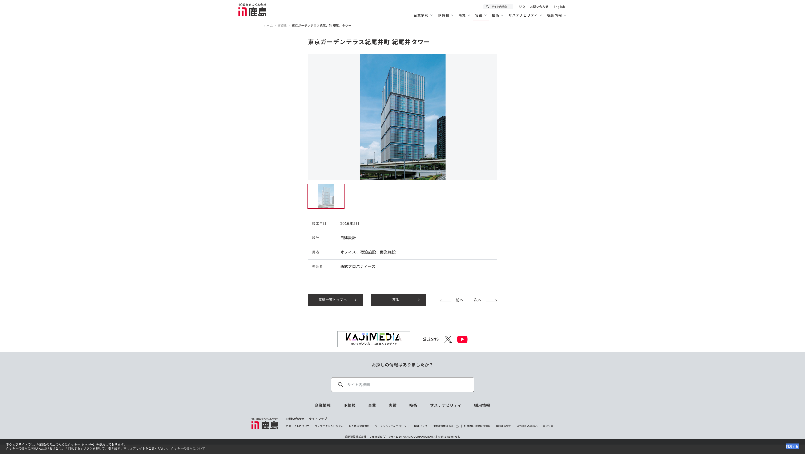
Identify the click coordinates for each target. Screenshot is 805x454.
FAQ (522, 6)
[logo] (264, 423)
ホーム (268, 25)
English (559, 6)
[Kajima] (252, 9)
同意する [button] (792, 446)
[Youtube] (462, 339)
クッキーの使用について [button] (188, 448)
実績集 (282, 25)
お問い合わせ (539, 6)
